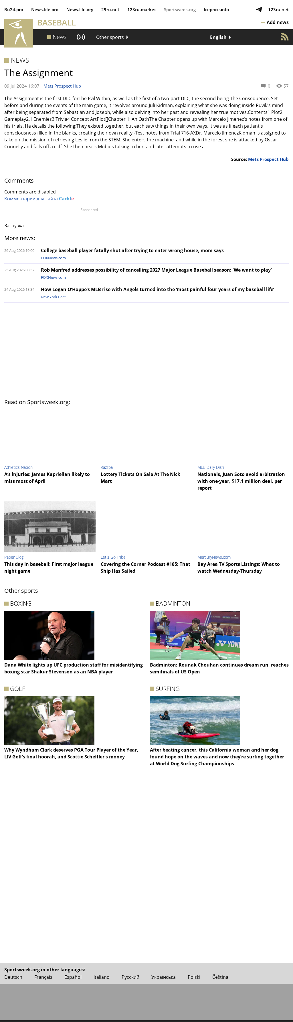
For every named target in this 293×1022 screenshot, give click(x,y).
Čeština (220, 977)
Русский (130, 977)
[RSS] (285, 37)
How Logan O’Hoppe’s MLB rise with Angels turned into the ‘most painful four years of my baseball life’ (157, 289)
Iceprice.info (216, 9)
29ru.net (110, 9)
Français (43, 977)
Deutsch (13, 977)
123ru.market (141, 9)
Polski (194, 977)
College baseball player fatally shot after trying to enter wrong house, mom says (132, 250)
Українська (163, 977)
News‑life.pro (44, 9)
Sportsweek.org (180, 9)
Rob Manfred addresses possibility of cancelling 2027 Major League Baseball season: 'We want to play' (156, 270)
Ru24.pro (13, 9)
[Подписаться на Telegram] (259, 9)
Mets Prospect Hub (62, 86)
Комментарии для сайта (39, 198)
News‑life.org (79, 9)
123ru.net (278, 9)
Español (73, 977)
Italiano (102, 977)
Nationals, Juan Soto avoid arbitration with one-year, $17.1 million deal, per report (241, 481)
